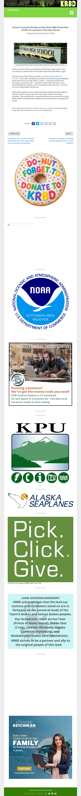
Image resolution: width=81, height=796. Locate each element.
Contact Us (40, 793)
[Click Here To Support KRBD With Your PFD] (40, 549)
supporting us (42, 108)
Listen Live (13, 10)
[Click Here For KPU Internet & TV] (40, 452)
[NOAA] (40, 302)
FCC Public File (30, 793)
